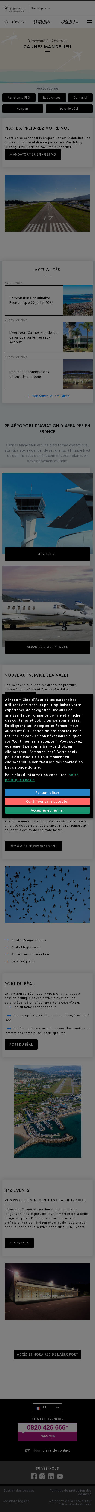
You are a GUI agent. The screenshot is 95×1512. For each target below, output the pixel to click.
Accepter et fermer (48, 810)
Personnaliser (48, 793)
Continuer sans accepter (47, 801)
